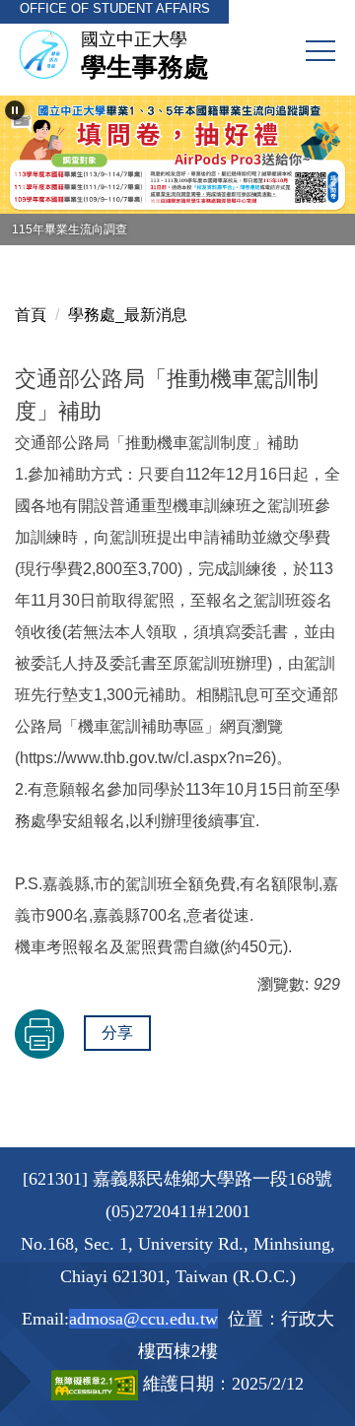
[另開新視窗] (177, 155)
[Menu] (320, 51)
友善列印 (39, 1034)
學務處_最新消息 (127, 314)
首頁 (30, 314)
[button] (15, 110)
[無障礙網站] (97, 1384)
